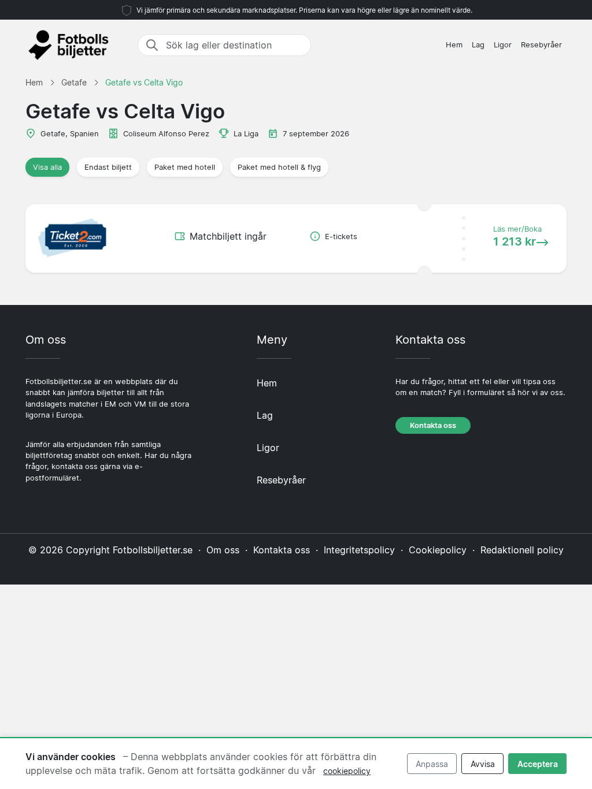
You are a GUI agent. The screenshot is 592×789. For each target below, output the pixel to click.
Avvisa (483, 764)
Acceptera (537, 764)
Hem (454, 44)
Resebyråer (541, 44)
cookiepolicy (347, 771)
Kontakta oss (433, 425)
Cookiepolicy (438, 550)
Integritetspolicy (359, 550)
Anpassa (432, 764)
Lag (478, 44)
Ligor (503, 44)
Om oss (222, 550)
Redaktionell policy (522, 550)
